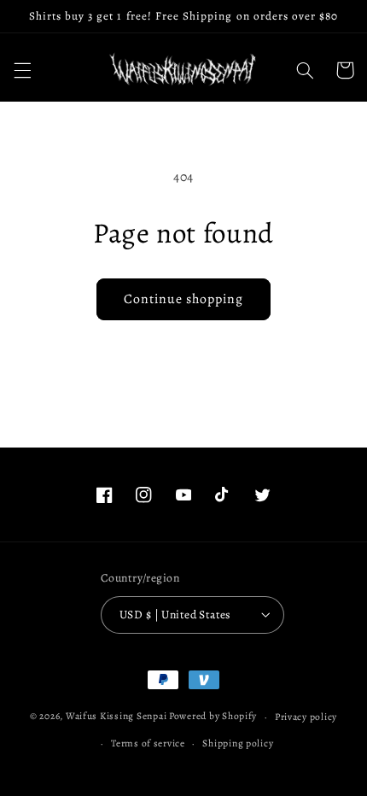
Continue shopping (184, 298)
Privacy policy (306, 716)
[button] (22, 70)
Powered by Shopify (213, 716)
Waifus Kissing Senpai (116, 716)
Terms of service (148, 743)
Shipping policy (237, 743)
